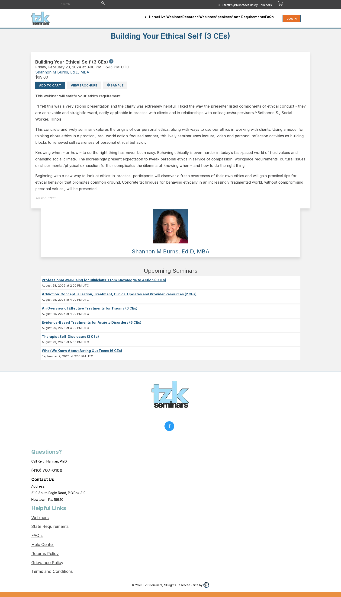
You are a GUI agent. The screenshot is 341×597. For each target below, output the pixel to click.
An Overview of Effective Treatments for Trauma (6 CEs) (89, 308)
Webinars (40, 517)
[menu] (202, 5)
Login (291, 18)
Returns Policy (45, 553)
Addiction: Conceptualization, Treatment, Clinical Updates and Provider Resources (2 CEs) (119, 294)
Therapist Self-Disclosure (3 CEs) (70, 336)
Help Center (42, 544)
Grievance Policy (47, 562)
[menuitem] (230, 5)
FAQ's (37, 535)
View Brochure (84, 85)
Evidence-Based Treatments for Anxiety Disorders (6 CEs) (91, 322)
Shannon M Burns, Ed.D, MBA (62, 72)
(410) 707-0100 (46, 470)
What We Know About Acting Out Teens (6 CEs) (82, 351)
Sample (116, 85)
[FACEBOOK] (170, 427)
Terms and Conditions (52, 571)
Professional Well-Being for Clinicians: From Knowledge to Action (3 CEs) (104, 280)
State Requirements (50, 526)
